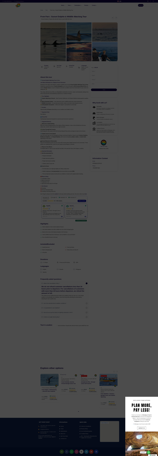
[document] (79, 228)
